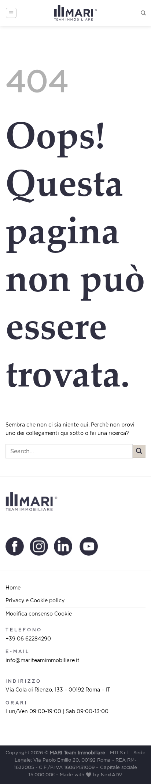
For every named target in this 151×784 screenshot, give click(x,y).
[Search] (143, 12)
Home (13, 587)
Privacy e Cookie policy (35, 600)
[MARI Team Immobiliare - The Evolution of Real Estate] (75, 13)
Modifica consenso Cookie (38, 613)
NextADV (111, 774)
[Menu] (11, 13)
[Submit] (139, 451)
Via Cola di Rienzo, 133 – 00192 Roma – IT (57, 689)
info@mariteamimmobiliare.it (42, 660)
